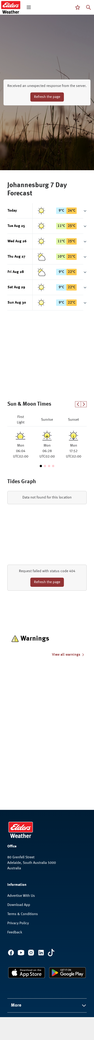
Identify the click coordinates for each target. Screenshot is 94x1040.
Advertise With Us (21, 896)
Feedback (14, 932)
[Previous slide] (78, 404)
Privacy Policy (18, 923)
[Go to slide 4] (53, 466)
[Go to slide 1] (41, 466)
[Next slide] (84, 404)
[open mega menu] (28, 7)
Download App (18, 905)
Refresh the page (47, 97)
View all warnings (66, 655)
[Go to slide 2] (45, 466)
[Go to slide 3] (49, 466)
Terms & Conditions (22, 914)
